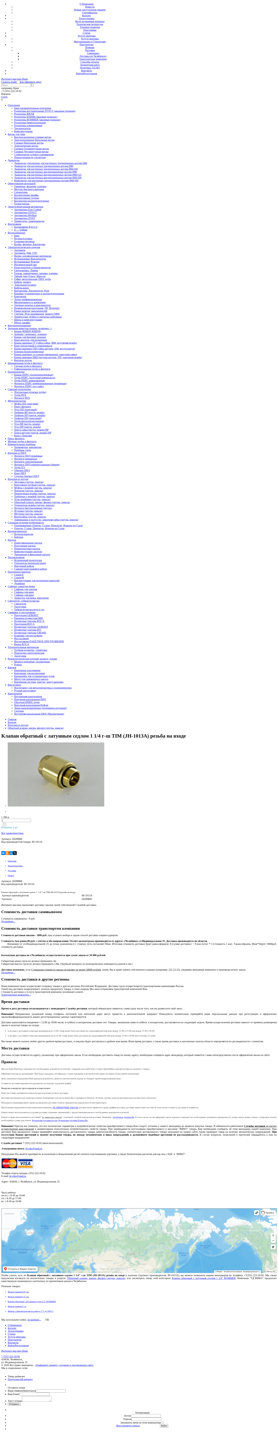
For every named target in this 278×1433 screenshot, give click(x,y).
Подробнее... (8, 921)
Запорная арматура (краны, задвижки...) (29, 328)
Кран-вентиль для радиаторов (30, 340)
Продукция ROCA (24, 624)
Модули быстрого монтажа (29, 189)
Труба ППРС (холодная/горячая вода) (34, 377)
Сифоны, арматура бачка (21, 586)
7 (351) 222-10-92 (10, 1356)
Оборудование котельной (22, 183)
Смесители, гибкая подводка (23, 600)
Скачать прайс (9, 82)
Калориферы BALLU (26, 227)
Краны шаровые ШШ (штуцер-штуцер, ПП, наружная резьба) (48, 357)
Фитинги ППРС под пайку (29, 386)
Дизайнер (19, 583)
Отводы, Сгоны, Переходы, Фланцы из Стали (39, 528)
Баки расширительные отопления (32, 108)
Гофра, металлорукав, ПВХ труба (32, 279)
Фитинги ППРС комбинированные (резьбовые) (40, 383)
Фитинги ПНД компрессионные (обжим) (37, 464)
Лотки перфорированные (28, 299)
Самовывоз (93, 53)
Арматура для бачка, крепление (31, 598)
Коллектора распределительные (31, 200)
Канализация (15, 693)
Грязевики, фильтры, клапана (30, 186)
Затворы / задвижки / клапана (30, 334)
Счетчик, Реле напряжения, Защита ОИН (37, 314)
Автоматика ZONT (24, 218)
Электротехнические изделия (24, 247)
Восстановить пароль (128, 1425)
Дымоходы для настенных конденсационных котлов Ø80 (45, 172)
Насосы (12, 540)
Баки (16, 235)
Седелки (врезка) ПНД (26, 476)
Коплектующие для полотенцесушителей (37, 580)
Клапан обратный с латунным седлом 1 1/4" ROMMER (204, 1278)
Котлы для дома (16, 134)
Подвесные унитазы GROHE (30, 632)
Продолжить (15, 1379)
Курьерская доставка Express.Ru (73, 1120)
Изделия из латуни (18, 479)
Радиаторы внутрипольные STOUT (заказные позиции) (44, 111)
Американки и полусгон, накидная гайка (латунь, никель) (46, 519)
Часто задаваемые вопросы (90, 21)
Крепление (20, 296)
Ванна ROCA (21, 644)
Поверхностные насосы (27, 548)
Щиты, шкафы (22, 322)
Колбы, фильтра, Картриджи (29, 244)
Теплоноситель (22, 128)
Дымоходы (14, 160)
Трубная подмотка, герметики (30, 650)
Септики (19, 711)
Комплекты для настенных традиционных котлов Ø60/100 (46, 180)
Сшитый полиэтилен (19, 389)
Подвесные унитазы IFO (27, 629)
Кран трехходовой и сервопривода (33, 345)
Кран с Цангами (23, 435)
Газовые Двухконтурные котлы (31, 151)
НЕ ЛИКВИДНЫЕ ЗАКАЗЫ (65, 1107)
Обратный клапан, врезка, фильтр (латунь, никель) (42, 502)
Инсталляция (21, 638)
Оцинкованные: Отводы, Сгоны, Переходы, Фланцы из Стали (48, 525)
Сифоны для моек (24, 592)
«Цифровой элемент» (47, 1365)
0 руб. (4, 96)
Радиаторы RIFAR (24, 114)
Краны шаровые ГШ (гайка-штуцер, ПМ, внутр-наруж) (44, 348)
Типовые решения (90, 27)
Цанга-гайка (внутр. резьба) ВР (31, 429)
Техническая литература (89, 24)
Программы (89, 30)
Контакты (86, 70)
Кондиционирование (19, 325)
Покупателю (86, 44)
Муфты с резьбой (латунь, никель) (33, 487)
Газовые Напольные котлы (29, 143)
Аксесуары (20, 606)
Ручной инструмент (25, 690)
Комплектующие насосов (28, 551)
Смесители (20, 603)
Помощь (89, 47)
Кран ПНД (20, 473)
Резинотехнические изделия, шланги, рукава (32, 658)
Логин (127, 1415)
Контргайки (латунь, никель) (30, 516)
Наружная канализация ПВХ (30, 699)
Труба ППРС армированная (29, 380)
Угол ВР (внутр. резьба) (27, 424)
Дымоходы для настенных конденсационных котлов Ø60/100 (47, 177)
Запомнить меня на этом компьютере (140, 1422)
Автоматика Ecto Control (27, 209)
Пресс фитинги (22, 406)
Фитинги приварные (25, 458)
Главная (12, 719)
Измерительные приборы (22, 444)
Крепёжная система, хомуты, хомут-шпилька (38, 682)
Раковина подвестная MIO (28, 618)
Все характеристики (12, 833)
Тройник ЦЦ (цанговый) (28, 418)
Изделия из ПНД (17, 453)
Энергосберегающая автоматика (25, 206)
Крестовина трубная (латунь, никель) (34, 485)
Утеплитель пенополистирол (30, 563)
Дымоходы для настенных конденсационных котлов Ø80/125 (47, 174)
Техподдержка (86, 18)
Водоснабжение (16, 232)
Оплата (11, 875)
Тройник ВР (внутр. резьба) (29, 412)
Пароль (127, 1419)
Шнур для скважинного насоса (31, 679)
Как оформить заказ (30, 82)
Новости (90, 6)
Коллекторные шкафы (26, 195)
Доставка (90, 50)
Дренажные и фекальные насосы (32, 554)
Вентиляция (14, 224)
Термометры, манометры (28, 447)
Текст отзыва (15, 1401)
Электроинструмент (25, 285)
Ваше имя (22, 1390)
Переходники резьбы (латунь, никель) (35, 493)
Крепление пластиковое (27, 670)
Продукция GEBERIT (26, 615)
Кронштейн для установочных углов (34, 676)
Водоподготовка (23, 238)
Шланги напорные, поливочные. (32, 661)
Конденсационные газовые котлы (32, 137)
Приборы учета (22, 450)
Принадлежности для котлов (30, 157)
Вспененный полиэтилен (28, 560)
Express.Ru (129, 1117)
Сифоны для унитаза (25, 589)
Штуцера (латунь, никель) (28, 513)
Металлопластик (17, 400)
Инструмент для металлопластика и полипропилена (43, 687)
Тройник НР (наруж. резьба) (29, 415)
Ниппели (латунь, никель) (28, 490)
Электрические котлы (26, 145)
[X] (15, 853)
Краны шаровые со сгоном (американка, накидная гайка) (45, 354)
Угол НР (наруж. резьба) (27, 427)
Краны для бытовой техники (30, 337)
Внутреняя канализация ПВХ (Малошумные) (39, 713)
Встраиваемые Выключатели (30, 258)
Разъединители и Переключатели (32, 267)
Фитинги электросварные (28, 461)
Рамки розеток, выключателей (30, 311)
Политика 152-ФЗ (90, 67)
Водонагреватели (17, 531)
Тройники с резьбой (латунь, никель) (34, 496)
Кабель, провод (22, 282)
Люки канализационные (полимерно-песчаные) (40, 708)
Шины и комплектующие (28, 319)
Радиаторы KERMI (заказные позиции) (35, 116)
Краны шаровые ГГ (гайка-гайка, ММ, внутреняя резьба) (45, 343)
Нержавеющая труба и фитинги (25, 363)
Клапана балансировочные (29, 351)
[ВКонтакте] (3, 853)
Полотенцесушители (19, 571)
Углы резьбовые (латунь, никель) (32, 499)
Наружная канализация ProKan (31, 705)
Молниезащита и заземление (30, 302)
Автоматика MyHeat (25, 215)
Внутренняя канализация (28, 696)
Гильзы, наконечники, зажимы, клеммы (36, 273)
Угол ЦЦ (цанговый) (25, 409)
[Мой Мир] (11, 853)
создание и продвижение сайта (76, 1365)
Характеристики (15, 866)
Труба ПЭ (19, 467)
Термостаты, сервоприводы (29, 221)
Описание (12, 861)
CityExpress (118, 1117)
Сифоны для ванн (24, 595)
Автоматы (19, 250)
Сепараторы (21, 192)
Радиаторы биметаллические (30, 122)
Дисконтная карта (90, 64)
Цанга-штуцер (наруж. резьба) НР (32, 432)
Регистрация (90, 73)
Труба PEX (20, 395)
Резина (18, 664)
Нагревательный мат (25, 264)
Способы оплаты (89, 62)
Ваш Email (14, 1394)
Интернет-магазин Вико (14, 79)
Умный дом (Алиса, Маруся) (30, 276)
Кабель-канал (21, 287)
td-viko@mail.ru (33, 1148)
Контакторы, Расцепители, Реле (31, 290)
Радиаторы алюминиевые (28, 125)
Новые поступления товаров (90, 9)
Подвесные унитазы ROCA (29, 621)
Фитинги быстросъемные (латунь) (33, 508)
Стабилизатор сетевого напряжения (34, 154)
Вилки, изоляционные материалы (32, 256)
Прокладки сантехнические (29, 653)
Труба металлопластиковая (29, 421)
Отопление (14, 105)
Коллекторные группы (26, 198)
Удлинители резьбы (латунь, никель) (34, 505)
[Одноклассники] (7, 853)
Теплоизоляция (16, 557)
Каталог (86, 15)
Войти (79, 73)
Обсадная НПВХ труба (27, 702)
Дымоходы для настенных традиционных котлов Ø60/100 (46, 169)
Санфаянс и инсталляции (22, 612)
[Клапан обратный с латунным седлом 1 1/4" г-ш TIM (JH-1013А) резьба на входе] (28, 774)
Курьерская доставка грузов (44, 1120)
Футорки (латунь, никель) (28, 511)
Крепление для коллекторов (29, 673)
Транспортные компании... (16, 994)
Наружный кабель (24, 566)
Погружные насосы (25, 545)
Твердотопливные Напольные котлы (34, 140)
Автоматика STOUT (25, 212)
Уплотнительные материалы (23, 647)
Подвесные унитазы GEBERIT (31, 627)
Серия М (19, 577)
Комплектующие (23, 131)
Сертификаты (89, 12)
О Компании (87, 4)
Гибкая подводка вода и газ (29, 609)
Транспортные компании (93, 59)
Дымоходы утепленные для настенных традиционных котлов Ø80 (50, 163)
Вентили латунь (23, 360)
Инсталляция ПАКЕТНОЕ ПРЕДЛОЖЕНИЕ (39, 641)
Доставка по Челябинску (93, 56)
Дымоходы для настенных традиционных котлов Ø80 (43, 166)
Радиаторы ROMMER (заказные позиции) (37, 119)
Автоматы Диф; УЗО (25, 253)
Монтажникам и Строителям (90, 41)
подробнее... (34, 1319)
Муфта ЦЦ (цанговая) (26, 403)
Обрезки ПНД (22, 470)
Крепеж (12, 667)
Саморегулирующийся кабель (30, 569)
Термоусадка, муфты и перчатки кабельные (38, 316)
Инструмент (14, 684)
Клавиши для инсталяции (28, 635)
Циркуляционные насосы (28, 542)
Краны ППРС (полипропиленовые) (33, 374)
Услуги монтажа (87, 35)
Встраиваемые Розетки (26, 261)
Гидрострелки (21, 203)
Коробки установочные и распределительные (39, 293)
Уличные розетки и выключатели (32, 305)
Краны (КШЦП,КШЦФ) (27, 331)
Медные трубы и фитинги (22, 441)
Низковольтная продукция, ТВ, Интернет (37, 308)
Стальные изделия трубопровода (26, 522)
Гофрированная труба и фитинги (32, 369)
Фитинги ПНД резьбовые (28, 456)
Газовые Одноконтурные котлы (31, 148)
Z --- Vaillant (20, 229)
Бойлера (18, 537)
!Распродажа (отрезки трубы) (30, 392)
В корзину (27, 1379)
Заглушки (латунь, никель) (28, 482)
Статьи (86, 33)
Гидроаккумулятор (24, 241)
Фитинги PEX (22, 398)
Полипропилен (16, 371)
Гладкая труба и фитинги (28, 366)
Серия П (18, 574)
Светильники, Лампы (26, 270)
